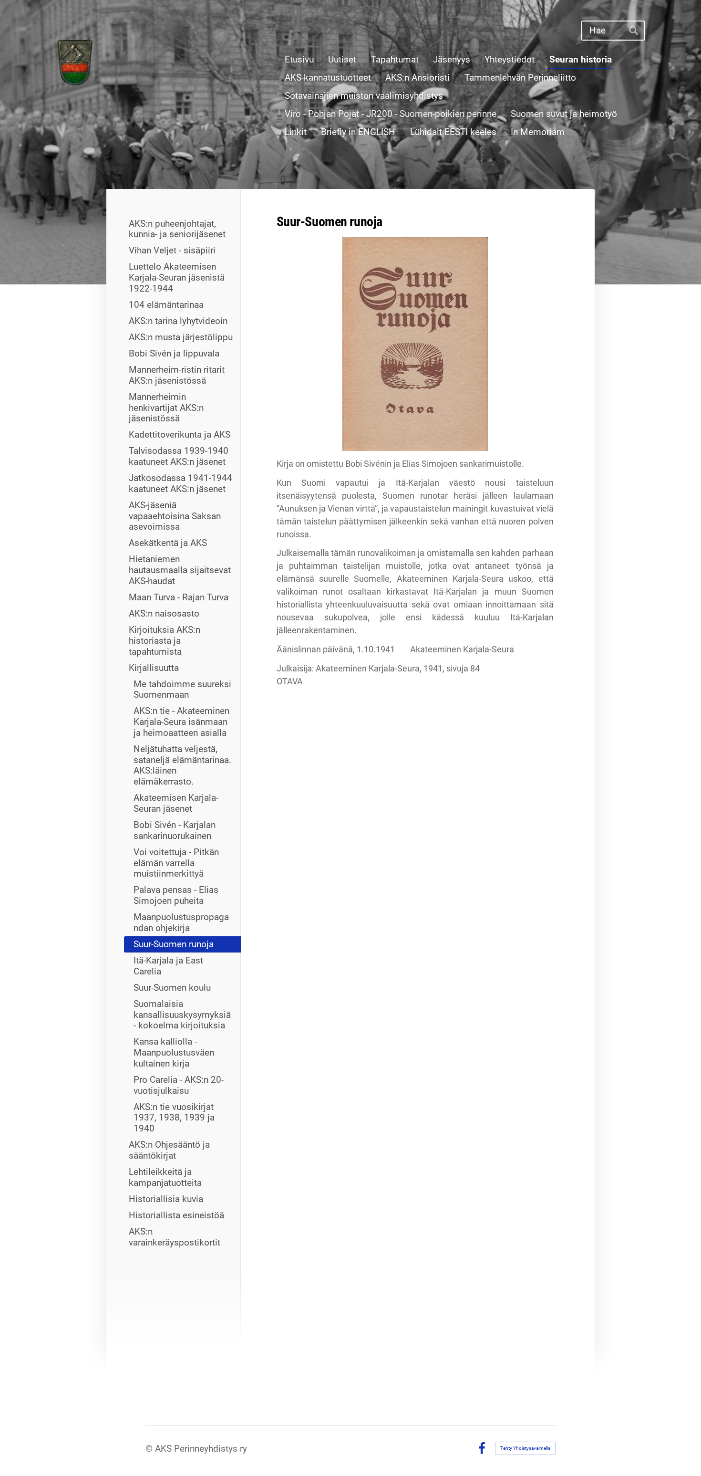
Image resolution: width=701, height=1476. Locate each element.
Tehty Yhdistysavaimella (525, 1448)
